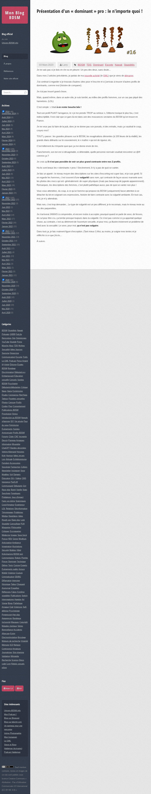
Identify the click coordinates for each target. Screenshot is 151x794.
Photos (5, 402)
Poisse (5, 539)
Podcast (12, 361)
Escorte (109, 65)
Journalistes (7, 652)
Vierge (4, 603)
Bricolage (22, 637)
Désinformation (20, 508)
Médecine (6, 535)
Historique (6, 584)
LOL (3, 508)
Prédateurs (6, 497)
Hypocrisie (14, 353)
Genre (15, 539)
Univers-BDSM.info (10, 43)
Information (6, 444)
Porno (19, 342)
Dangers (16, 474)
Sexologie (6, 467)
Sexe (22, 471)
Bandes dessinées (18, 448)
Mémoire (5, 645)
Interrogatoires (8, 599)
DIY (12, 421)
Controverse (7, 649)
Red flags (23, 395)
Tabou (13, 584)
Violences (18, 607)
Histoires (20, 452)
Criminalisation (8, 577)
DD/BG (18, 577)
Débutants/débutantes (11, 387)
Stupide (13, 342)
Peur (10, 406)
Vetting (5, 452)
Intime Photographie (12, 733)
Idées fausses (16, 349)
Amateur (10, 505)
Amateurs (17, 649)
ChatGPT (6, 448)
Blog (6, 56)
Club (11, 607)
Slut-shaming (18, 652)
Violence (11, 573)
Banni (13, 490)
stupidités (6, 596)
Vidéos (18, 478)
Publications (16, 596)
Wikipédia (15, 656)
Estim (12, 633)
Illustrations (17, 546)
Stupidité (5, 524)
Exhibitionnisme (20, 459)
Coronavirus (13, 395)
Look (23, 520)
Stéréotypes (21, 338)
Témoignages (7, 512)
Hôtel (19, 550)
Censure (11, 402)
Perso (19, 361)
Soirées (16, 429)
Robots (18, 558)
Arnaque (5, 607)
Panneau (12, 440)
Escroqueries (15, 531)
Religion (17, 645)
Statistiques (21, 501)
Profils (19, 402)
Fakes (14, 592)
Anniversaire (7, 433)
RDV (10, 539)
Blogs (10, 603)
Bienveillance (7, 630)
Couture (19, 573)
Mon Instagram (10, 737)
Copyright (23, 622)
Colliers (24, 467)
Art (23, 599)
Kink (4, 455)
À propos (7, 64)
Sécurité (5, 550)
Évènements (7, 429)
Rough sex (6, 520)
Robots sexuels (17, 664)
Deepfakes (13, 516)
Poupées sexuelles (17, 399)
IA (3, 364)
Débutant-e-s (19, 372)
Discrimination (8, 372)
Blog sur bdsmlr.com (13, 722)
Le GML (5, 361)
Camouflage (15, 524)
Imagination (7, 546)
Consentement (19, 406)
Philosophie (16, 527)
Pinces (5, 561)
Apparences (7, 618)
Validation (6, 656)
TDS (89, 65)
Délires (5, 565)
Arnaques (20, 440)
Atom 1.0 (9, 688)
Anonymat (6, 588)
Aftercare (6, 633)
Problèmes (18, 512)
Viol (11, 474)
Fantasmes (15, 467)
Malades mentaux (9, 626)
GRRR (12, 334)
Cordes (5, 406)
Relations (10, 508)
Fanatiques (15, 493)
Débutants (18, 486)
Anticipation (7, 543)
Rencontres (7, 338)
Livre (8, 664)
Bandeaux (17, 618)
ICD (11, 645)
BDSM (81, 65)
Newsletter (6, 471)
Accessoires (15, 463)
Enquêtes (15, 588)
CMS (24, 478)
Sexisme (5, 353)
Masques (15, 622)
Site (13, 338)
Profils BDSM (19, 433)
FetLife (19, 334)
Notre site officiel (11, 78)
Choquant (21, 584)
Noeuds (24, 418)
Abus (11, 346)
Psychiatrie (13, 383)
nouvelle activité (92, 76)
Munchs (5, 346)
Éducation (6, 478)
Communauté (7, 486)
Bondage (11, 368)
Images (14, 535)
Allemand (12, 452)
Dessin (5, 440)
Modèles (5, 474)
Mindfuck (22, 539)
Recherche (6, 660)
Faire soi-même (8, 501)
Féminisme (14, 425)
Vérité (6, 364)
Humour (9, 455)
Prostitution (7, 414)
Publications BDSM (10, 410)
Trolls (25, 357)
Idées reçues (18, 455)
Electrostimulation (9, 637)
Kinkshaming (7, 554)
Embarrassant (8, 376)
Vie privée (18, 421)
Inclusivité (6, 622)
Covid (4, 505)
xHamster (6, 421)
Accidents (18, 630)
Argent (25, 361)
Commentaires (8, 558)
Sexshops (6, 493)
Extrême (20, 592)
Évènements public (10, 569)
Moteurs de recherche (11, 641)
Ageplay (17, 599)
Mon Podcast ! (10, 714)
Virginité (24, 641)
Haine (9, 391)
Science (15, 660)
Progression (7, 615)
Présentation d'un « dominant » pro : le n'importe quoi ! (90, 11)
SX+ (13, 478)
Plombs (24, 558)
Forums (5, 436)
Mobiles (12, 550)
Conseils (13, 380)
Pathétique (17, 603)
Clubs (11, 436)
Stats (25, 490)
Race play (6, 490)
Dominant (98, 65)
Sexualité (6, 349)
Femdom (5, 463)
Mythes (21, 346)
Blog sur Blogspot (11, 718)
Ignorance (6, 482)
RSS (20, 688)
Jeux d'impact (17, 497)
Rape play (16, 520)
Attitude (9, 459)
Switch (24, 596)
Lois (3, 459)
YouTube (5, 342)
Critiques (5, 531)
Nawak (118, 65)
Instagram (15, 471)
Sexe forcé (22, 535)
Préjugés (5, 334)
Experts (23, 565)
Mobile (4, 573)
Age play (16, 615)
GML (105, 76)
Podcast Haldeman (12, 752)
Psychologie (14, 611)
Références (8, 71)
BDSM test (18, 554)
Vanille (19, 490)
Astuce (22, 569)
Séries (20, 626)
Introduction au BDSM (11, 418)
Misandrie (16, 444)
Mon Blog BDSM (14, 15)
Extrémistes (18, 391)
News (4, 391)
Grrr (24, 486)
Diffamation (7, 580)
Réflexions (6, 592)
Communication (8, 357)
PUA (22, 524)
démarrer (128, 76)
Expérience (19, 505)
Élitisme (13, 364)
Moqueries (6, 527)
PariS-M (14, 482)
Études (5, 395)
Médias (5, 516)
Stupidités (129, 65)
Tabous (5, 399)
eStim (4, 668)
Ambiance (16, 543)
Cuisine (17, 565)
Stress (15, 414)
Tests (10, 565)
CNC (16, 436)
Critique (24, 387)
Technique (21, 561)
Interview (16, 580)
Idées (20, 516)
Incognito (23, 436)
